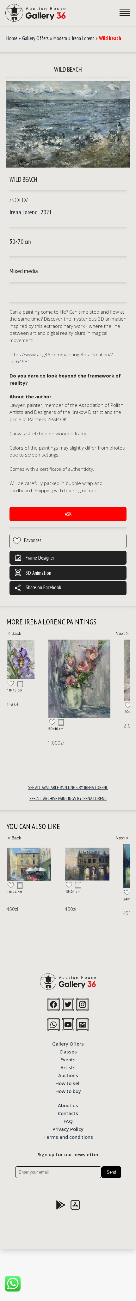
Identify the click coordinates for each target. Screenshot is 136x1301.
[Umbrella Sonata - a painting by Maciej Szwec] (29, 864)
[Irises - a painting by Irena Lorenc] (20, 659)
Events (68, 1059)
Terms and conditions (68, 1136)
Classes (68, 1051)
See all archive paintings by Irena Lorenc (68, 798)
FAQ (68, 1121)
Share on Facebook (37, 588)
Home (11, 38)
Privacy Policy (68, 1129)
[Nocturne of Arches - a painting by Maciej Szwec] (87, 864)
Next (122, 633)
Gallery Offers (35, 38)
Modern (60, 38)
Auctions (68, 1075)
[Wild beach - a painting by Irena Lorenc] (68, 124)
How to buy (68, 1091)
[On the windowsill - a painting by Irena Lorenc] (79, 679)
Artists (68, 1067)
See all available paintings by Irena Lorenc (68, 787)
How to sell (68, 1083)
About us (68, 1105)
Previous (14, 633)
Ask (68, 514)
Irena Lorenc (83, 38)
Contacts (68, 1113)
